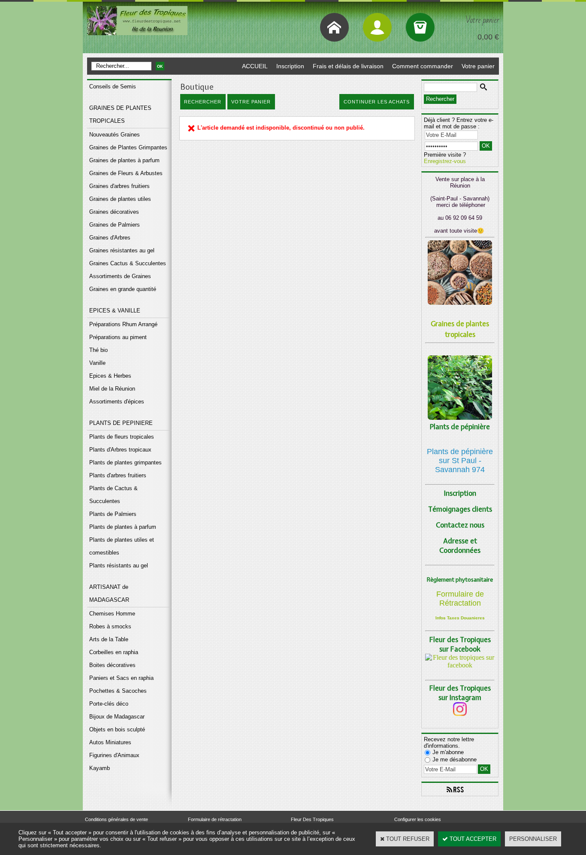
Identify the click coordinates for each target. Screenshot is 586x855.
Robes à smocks (110, 626)
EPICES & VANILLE (114, 310)
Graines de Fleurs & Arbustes (126, 173)
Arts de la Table (108, 639)
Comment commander (422, 66)
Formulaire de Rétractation (460, 598)
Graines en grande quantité (122, 289)
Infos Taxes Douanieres (460, 617)
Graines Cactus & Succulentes (127, 263)
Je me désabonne (454, 759)
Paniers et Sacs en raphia (121, 678)
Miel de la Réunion (112, 388)
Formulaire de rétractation (215, 819)
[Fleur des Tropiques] (460, 665)
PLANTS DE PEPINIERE (121, 423)
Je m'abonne (448, 752)
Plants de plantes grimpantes (125, 462)
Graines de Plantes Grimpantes (128, 147)
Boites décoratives (112, 665)
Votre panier (478, 66)
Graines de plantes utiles (120, 199)
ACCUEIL (255, 66)
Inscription (290, 66)
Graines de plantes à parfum (124, 160)
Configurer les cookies (417, 819)
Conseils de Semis (112, 86)
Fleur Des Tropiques (312, 819)
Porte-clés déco (108, 703)
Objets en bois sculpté (117, 729)
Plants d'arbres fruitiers (117, 475)
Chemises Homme (112, 613)
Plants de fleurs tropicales (121, 437)
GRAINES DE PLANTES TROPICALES (120, 114)
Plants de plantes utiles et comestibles (121, 546)
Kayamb (99, 768)
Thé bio (98, 350)
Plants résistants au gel (118, 565)
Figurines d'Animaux (114, 755)
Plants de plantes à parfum (122, 527)
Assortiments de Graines (120, 276)
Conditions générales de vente (116, 819)
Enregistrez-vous (445, 161)
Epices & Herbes (110, 376)
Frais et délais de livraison (348, 66)
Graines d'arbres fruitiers (119, 186)
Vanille (97, 363)
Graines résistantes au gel (121, 250)
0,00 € (488, 37)
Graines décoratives (114, 212)
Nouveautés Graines (114, 134)
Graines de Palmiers (114, 224)
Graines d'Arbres (109, 237)
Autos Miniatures (110, 742)
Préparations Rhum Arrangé (123, 324)
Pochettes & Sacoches (118, 691)
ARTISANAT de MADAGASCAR (109, 593)
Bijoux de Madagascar (117, 716)
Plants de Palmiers (112, 514)
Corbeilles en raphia (113, 652)
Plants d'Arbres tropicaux (120, 449)
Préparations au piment (118, 337)
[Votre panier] (420, 27)
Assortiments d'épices (116, 401)
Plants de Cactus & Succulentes (113, 494)
